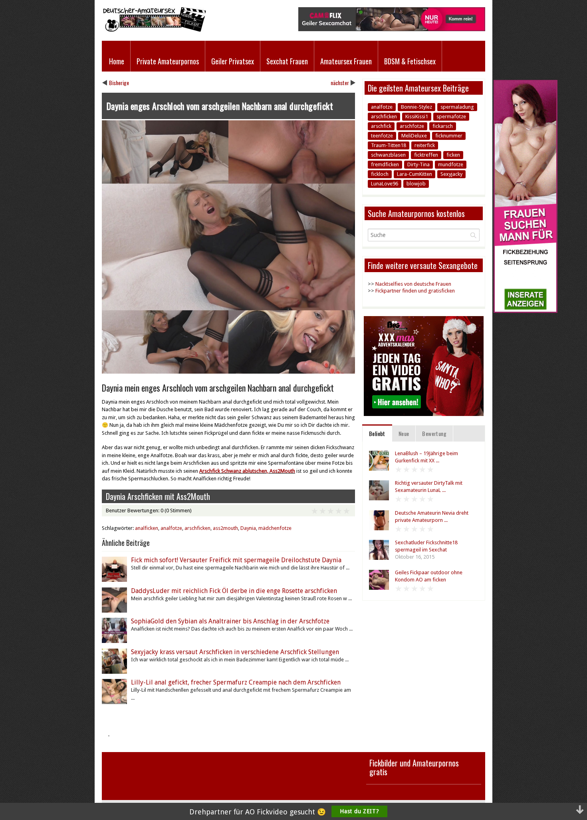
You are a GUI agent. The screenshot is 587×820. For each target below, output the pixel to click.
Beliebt (377, 433)
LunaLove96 (384, 184)
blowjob (416, 184)
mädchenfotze (275, 528)
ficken (453, 155)
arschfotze (412, 126)
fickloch (380, 174)
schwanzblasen (388, 155)
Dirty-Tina (418, 164)
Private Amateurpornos (168, 61)
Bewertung (434, 433)
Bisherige (119, 82)
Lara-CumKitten (414, 174)
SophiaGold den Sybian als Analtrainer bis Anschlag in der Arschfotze (230, 621)
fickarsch (442, 126)
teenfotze (382, 136)
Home (116, 61)
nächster (340, 82)
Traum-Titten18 (388, 145)
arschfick (381, 126)
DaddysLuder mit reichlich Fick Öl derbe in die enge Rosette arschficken (234, 591)
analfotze (171, 528)
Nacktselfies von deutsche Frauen (413, 284)
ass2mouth (225, 528)
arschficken (197, 528)
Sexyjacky (451, 174)
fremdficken (385, 164)
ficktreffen (426, 155)
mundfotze (450, 164)
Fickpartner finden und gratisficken (415, 291)
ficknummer (448, 136)
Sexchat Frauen (287, 61)
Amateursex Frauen (346, 61)
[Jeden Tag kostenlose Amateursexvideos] (525, 311)
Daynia (248, 528)
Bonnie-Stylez (416, 107)
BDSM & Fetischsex (410, 61)
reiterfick (424, 145)
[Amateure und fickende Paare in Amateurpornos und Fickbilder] (154, 30)
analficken (146, 528)
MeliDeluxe (414, 136)
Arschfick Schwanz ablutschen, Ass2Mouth (247, 471)
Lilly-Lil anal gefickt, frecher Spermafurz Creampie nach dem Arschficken (236, 682)
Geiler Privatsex (232, 61)
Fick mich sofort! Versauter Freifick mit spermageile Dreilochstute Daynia (236, 560)
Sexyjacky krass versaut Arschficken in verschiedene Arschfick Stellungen (235, 652)
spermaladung (457, 107)
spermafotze (451, 116)
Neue (404, 433)
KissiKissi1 (416, 116)
